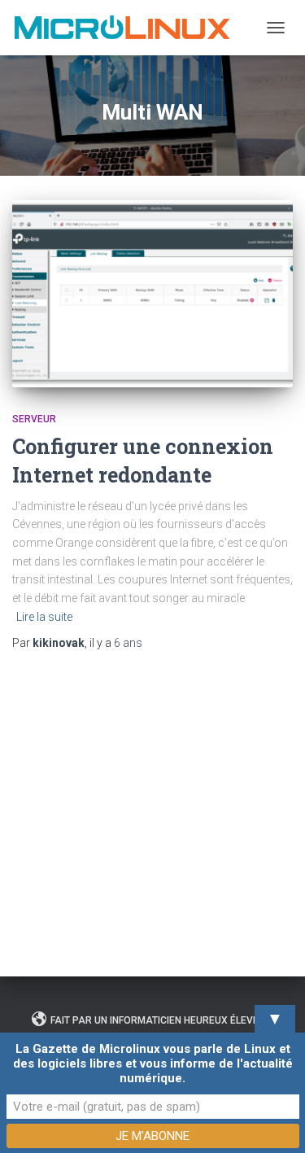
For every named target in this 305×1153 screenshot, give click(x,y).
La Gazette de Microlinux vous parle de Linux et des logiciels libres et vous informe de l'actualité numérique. (153, 1063)
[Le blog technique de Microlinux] (127, 28)
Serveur (34, 419)
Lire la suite (44, 616)
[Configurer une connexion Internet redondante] (152, 293)
